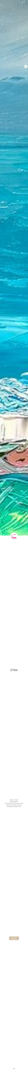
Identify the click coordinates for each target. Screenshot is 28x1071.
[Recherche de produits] (26, 66)
